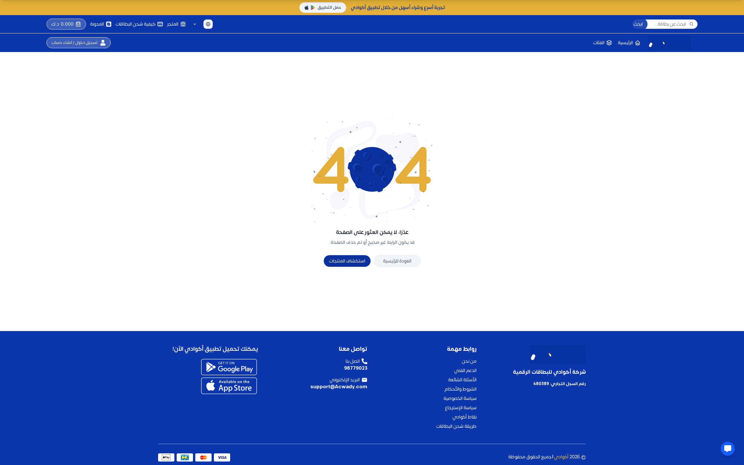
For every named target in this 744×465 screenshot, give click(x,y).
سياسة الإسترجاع (461, 408)
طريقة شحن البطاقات (456, 426)
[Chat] (728, 449)
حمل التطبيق (329, 7)
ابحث (638, 24)
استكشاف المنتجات (347, 261)
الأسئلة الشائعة (462, 380)
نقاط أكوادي (465, 417)
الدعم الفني (465, 370)
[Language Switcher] (208, 24)
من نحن (469, 361)
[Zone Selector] (194, 24)
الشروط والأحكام (461, 389)
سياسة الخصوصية (460, 398)
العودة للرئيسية (397, 261)
